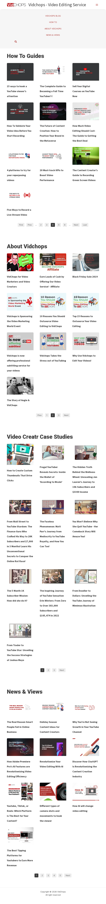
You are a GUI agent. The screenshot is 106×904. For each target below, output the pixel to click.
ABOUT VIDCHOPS (53, 29)
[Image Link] (20, 72)
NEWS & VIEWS (53, 35)
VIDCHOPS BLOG (53, 16)
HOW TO (53, 22)
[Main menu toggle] (97, 5)
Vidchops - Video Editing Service (57, 4)
